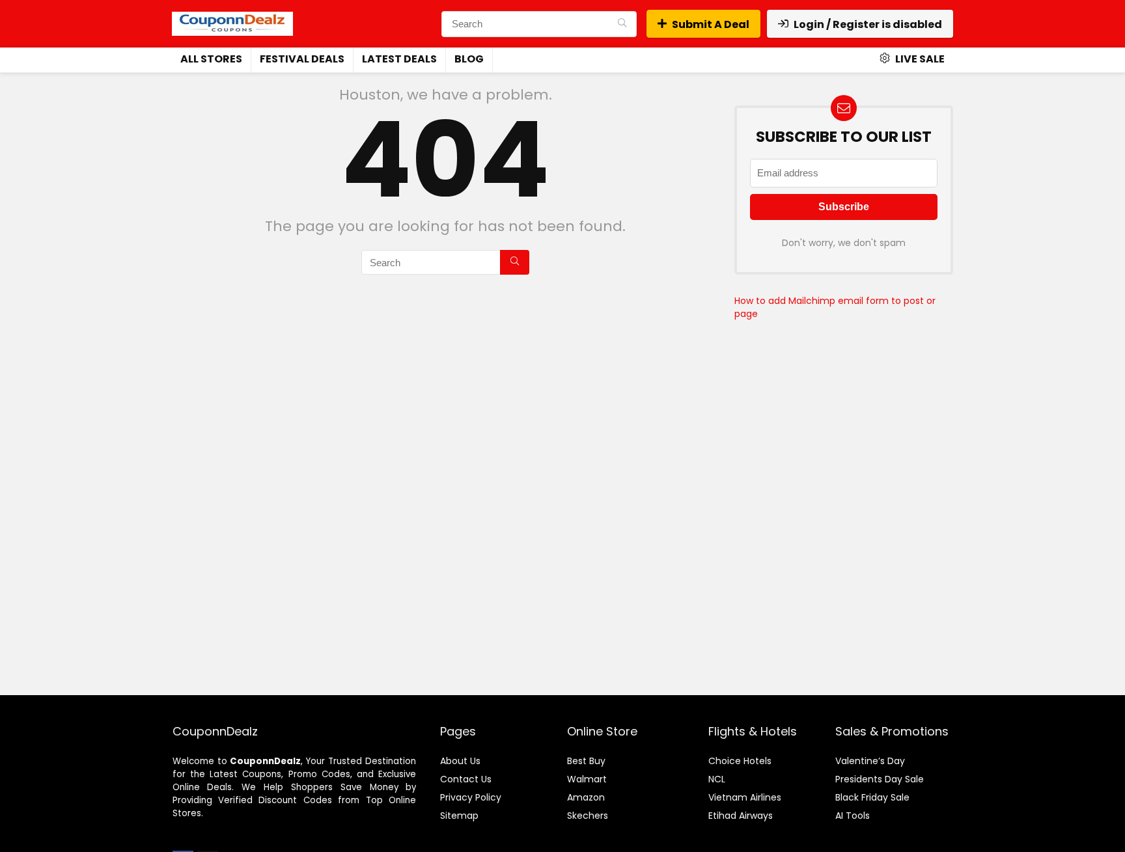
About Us (460, 760)
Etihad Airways (740, 815)
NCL (716, 779)
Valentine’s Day (870, 760)
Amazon (586, 797)
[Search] (622, 24)
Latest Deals (399, 58)
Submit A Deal (710, 24)
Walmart (587, 779)
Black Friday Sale (872, 797)
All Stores (211, 58)
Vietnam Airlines (744, 797)
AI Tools (852, 815)
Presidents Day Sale (879, 779)
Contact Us (466, 779)
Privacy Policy (470, 797)
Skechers (587, 815)
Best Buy (586, 760)
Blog (469, 58)
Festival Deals (302, 58)
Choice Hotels (739, 760)
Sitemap (459, 815)
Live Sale (919, 58)
